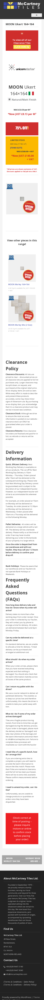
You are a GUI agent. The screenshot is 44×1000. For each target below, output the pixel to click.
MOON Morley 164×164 (18, 284)
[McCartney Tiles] (22, 5)
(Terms (19, 981)
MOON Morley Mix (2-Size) (20, 325)
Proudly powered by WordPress (16, 997)
